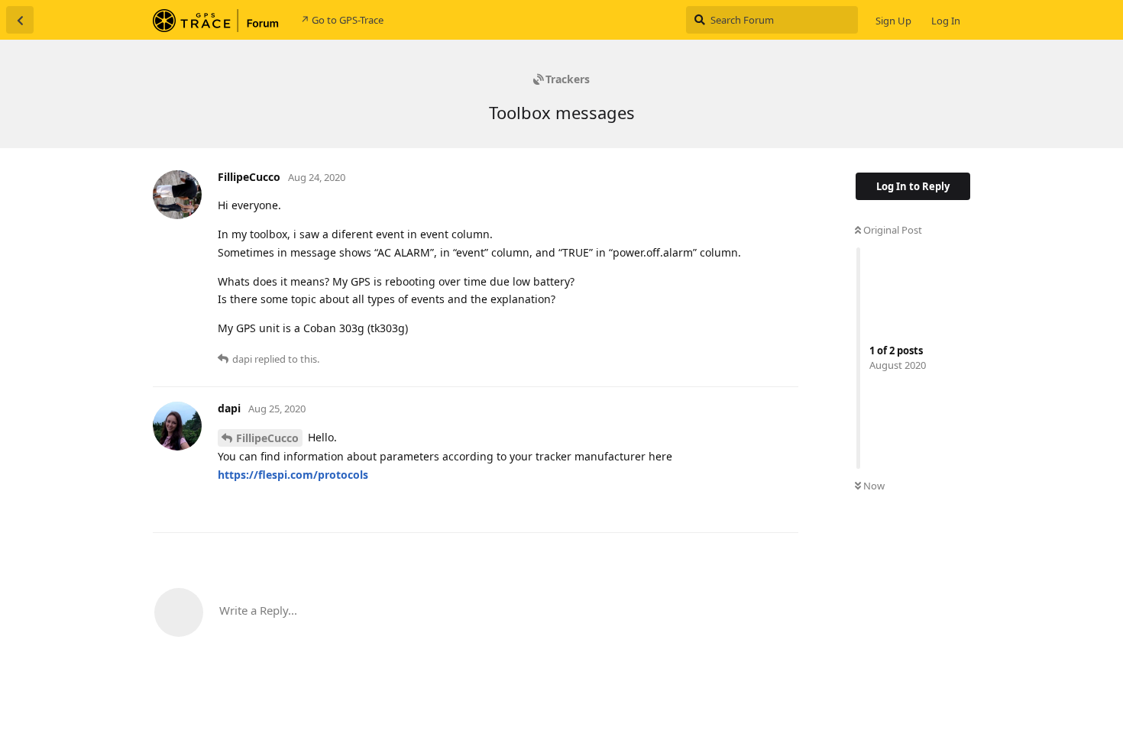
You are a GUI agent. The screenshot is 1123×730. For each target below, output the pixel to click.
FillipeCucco (267, 438)
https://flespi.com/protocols (293, 474)
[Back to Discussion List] (20, 20)
